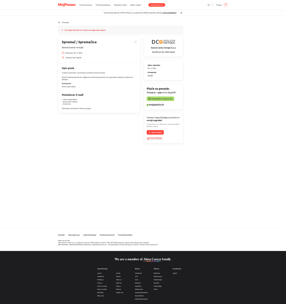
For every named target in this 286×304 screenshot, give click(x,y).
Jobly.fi (175, 273)
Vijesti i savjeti (135, 5)
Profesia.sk (100, 276)
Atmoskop (100, 293)
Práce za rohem (102, 289)
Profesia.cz (100, 280)
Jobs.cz (99, 273)
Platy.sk (118, 289)
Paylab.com (119, 293)
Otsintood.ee (139, 289)
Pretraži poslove (85, 5)
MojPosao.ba (158, 276)
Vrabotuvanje (158, 280)
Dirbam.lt (138, 283)
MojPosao (157, 273)
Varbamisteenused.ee (141, 299)
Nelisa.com (100, 296)
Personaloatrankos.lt (141, 293)
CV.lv (136, 276)
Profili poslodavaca (103, 5)
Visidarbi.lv (138, 286)
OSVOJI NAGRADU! (169, 13)
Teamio (118, 276)
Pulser (155, 289)
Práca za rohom (102, 286)
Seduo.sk (118, 283)
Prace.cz (99, 283)
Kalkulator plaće (120, 5)
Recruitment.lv (139, 296)
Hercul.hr (156, 283)
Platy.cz (118, 286)
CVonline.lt (138, 273)
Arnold (118, 273)
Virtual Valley (158, 286)
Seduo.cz (119, 280)
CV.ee (136, 280)
